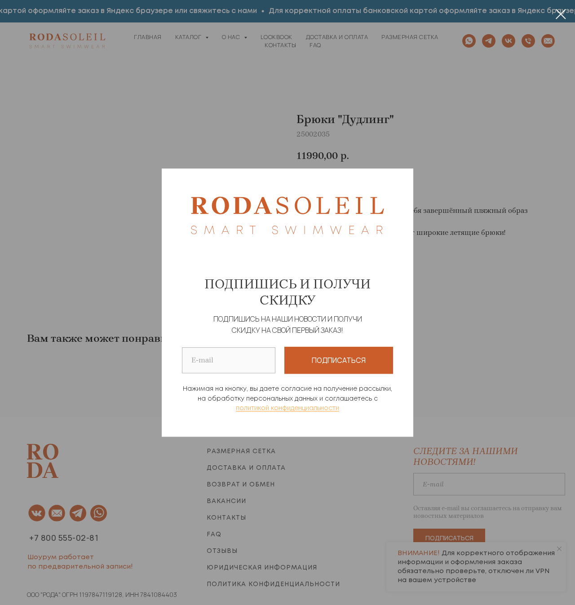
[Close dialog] (561, 14)
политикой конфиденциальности (287, 408)
